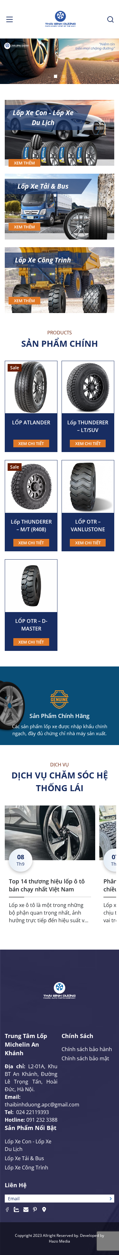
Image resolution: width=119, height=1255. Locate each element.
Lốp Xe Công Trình (43, 259)
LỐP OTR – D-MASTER (31, 624)
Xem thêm (24, 163)
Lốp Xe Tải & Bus (43, 186)
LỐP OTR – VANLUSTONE (88, 525)
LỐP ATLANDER (31, 422)
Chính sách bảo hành (87, 1049)
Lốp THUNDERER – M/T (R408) (31, 525)
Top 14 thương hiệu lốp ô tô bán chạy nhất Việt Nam (47, 885)
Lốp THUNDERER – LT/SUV (87, 426)
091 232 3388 (41, 1119)
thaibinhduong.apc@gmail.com (42, 1104)
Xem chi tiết (31, 443)
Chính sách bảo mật (85, 1058)
